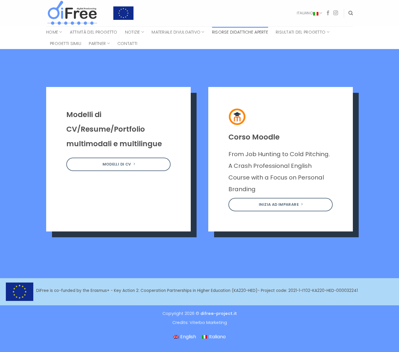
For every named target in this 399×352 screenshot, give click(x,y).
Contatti (127, 43)
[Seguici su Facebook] (328, 13)
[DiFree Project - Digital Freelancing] (75, 13)
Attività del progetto (93, 32)
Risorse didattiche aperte (240, 32)
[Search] (350, 13)
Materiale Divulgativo (176, 32)
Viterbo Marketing (208, 322)
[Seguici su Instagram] (335, 13)
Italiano (305, 13)
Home (52, 32)
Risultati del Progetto (300, 32)
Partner (97, 43)
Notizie (132, 32)
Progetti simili (65, 43)
